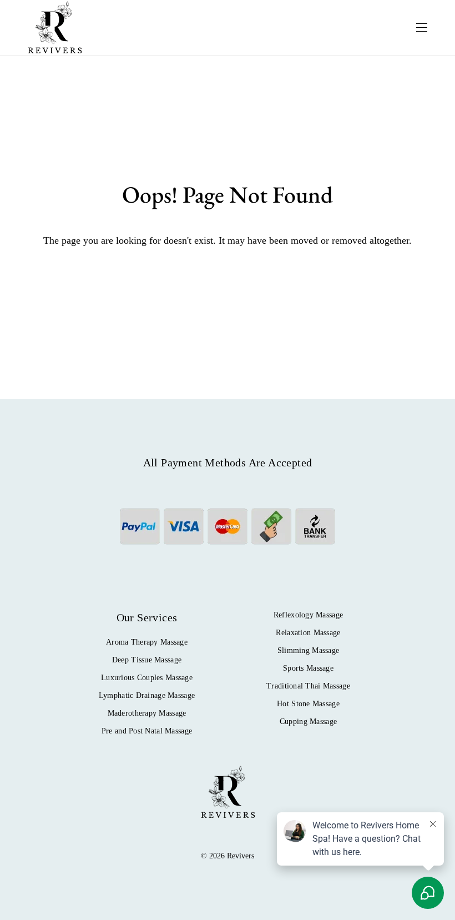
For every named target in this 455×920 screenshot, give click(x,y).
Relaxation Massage (308, 633)
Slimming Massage (308, 650)
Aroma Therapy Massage (147, 642)
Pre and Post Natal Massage (147, 731)
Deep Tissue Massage (146, 660)
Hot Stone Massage (308, 704)
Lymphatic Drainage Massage (147, 695)
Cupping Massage (308, 721)
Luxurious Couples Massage (147, 677)
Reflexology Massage (308, 615)
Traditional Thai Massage (308, 686)
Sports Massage (308, 668)
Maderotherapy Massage (147, 713)
